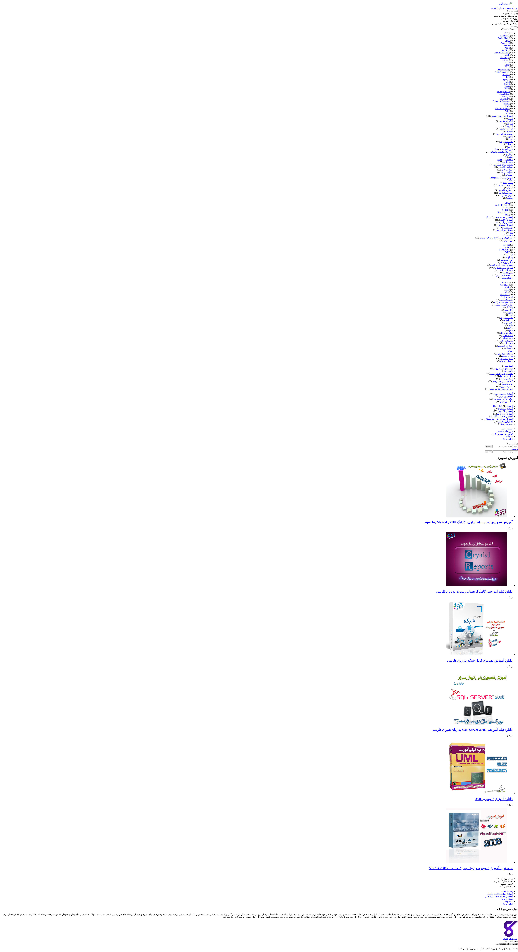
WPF (507, 111)
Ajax (507, 40)
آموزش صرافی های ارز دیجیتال (499, 419)
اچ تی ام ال (508, 297)
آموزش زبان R (504, 222)
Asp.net (506, 245)
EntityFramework (502, 72)
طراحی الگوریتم (505, 167)
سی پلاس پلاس (506, 270)
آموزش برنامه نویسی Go (499, 217)
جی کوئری (508, 320)
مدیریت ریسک (506, 424)
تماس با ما (508, 439)
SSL (507, 215)
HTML (505, 74)
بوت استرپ (507, 227)
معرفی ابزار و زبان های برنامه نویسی (496, 238)
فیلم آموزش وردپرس (503, 399)
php (507, 292)
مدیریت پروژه (506, 386)
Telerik (507, 104)
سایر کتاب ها (507, 333)
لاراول (510, 188)
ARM (507, 48)
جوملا (510, 144)
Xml (508, 113)
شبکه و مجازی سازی (503, 164)
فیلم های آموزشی (510, 13)
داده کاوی (508, 323)
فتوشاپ (509, 175)
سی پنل (509, 235)
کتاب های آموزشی (510, 21)
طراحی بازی (507, 170)
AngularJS (505, 43)
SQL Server (503, 99)
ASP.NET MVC (501, 53)
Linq (508, 82)
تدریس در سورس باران (502, 434)
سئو (511, 157)
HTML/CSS (504, 250)
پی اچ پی (509, 257)
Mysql (507, 84)
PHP (507, 89)
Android (505, 282)
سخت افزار (507, 335)
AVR (507, 55)
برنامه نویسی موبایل (504, 305)
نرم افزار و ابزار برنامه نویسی (505, 23)
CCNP (507, 62)
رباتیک (510, 328)
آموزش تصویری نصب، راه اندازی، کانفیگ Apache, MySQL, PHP (469, 522)
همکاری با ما (507, 899)
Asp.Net (505, 50)
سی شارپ (508, 162)
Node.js (505, 210)
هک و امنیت (507, 356)
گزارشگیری (507, 384)
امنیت (510, 123)
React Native (503, 212)
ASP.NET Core (502, 205)
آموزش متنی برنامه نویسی (506, 16)
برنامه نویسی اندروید (503, 368)
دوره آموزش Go (504, 149)
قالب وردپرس (506, 401)
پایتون (510, 136)
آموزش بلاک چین (505, 411)
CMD (507, 65)
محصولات (508, 901)
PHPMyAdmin (503, 91)
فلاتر (510, 180)
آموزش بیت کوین (505, 414)
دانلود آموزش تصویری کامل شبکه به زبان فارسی (480, 660)
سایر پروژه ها (507, 262)
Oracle (507, 87)
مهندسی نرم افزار (505, 275)
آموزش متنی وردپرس (503, 394)
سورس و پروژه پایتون (503, 267)
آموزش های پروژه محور (502, 116)
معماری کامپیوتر (505, 190)
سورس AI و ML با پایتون (501, 265)
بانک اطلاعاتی (506, 299)
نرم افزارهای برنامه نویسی (501, 389)
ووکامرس (508, 240)
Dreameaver (503, 70)
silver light (505, 96)
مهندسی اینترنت (505, 193)
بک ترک (509, 131)
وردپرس (514, 26)
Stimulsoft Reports (501, 101)
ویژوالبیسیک (507, 278)
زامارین (509, 154)
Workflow (504, 294)
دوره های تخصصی (504, 431)
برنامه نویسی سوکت (503, 302)
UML (507, 106)
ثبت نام (514, 8)
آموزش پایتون (506, 220)
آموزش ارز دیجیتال (509, 29)
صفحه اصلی (507, 429)
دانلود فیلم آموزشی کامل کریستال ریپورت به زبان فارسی (474, 591)
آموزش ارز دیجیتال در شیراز (500, 894)
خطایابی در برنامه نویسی (501, 373)
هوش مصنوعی (506, 195)
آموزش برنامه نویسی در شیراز (499, 896)
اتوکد (510, 118)
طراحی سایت (506, 379)
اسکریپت (509, 366)
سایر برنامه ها (506, 376)
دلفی (510, 147)
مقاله (510, 351)
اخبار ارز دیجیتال (505, 421)
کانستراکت (508, 182)
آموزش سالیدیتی (505, 225)
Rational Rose (504, 94)
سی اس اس (507, 338)
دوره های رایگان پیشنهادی (501, 152)
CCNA (505, 60)
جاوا (511, 139)
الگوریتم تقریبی (506, 121)
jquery (506, 79)
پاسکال (509, 307)
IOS (508, 77)
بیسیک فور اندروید (505, 134)
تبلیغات (509, 436)
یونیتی (510, 198)
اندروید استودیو (506, 129)
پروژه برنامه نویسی (509, 18)
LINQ (507, 290)
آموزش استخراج (505, 408)
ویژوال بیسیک (506, 361)
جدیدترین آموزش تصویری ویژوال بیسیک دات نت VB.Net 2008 (471, 868)
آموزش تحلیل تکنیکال (503, 416)
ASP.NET (504, 285)
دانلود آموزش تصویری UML (494, 799)
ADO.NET (505, 36)
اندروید (510, 126)
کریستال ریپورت (505, 185)
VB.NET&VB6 (502, 108)
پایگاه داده (508, 371)
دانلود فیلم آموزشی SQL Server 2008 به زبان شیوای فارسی (472, 729)
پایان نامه (508, 310)
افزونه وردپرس (506, 396)
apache (507, 45)
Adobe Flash (503, 38)
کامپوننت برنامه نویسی (502, 381)
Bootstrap (504, 57)
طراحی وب (507, 172)
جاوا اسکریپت (506, 141)
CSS (507, 67)
